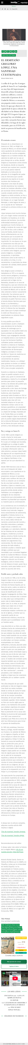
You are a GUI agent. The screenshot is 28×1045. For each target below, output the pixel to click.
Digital (21, 953)
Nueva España (10, 932)
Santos (3, 932)
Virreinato (17, 932)
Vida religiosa (5, 927)
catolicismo (10, 929)
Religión (3, 929)
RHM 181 (4, 925)
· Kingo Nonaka (14, 1010)
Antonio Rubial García (13, 925)
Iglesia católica (18, 929)
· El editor (14, 1000)
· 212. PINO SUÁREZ (14, 1007)
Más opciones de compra (14, 961)
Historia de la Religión (16, 927)
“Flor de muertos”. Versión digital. (12, 835)
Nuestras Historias (8, 55)
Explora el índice (14, 966)
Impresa (21, 950)
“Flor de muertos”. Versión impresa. (13, 832)
